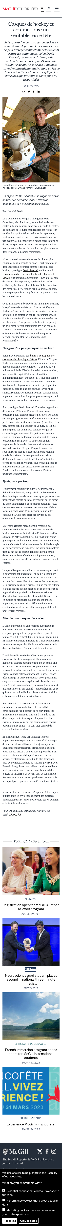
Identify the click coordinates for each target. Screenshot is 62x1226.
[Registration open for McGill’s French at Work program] (31, 871)
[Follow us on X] (40, 1152)
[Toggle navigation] (57, 8)
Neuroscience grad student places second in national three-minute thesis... (31, 979)
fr (42, 8)
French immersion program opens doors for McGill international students (31, 1054)
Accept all (10, 1220)
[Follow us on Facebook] (47, 1152)
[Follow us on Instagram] (53, 1152)
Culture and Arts (30, 1118)
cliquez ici (15, 814)
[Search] (48, 9)
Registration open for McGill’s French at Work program (31, 907)
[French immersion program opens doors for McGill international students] (31, 1016)
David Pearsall (30, 270)
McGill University (41, 1159)
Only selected (28, 1220)
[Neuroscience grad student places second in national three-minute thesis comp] (31, 942)
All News (30, 899)
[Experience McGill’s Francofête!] (31, 1091)
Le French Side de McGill (30, 1044)
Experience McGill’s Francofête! (31, 1124)
